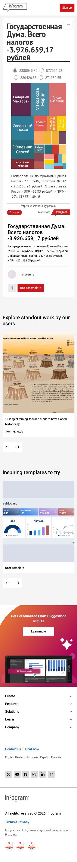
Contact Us (13, 749)
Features (11, 704)
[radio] (26, 70)
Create (10, 696)
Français (56, 757)
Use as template (30, 287)
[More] (68, 24)
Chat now (32, 749)
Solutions (12, 711)
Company (12, 727)
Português (32, 757)
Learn (9, 719)
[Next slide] (17, 447)
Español (44, 757)
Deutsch (20, 757)
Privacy (23, 822)
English (9, 757)
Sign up (67, 7)
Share (15, 212)
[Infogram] (15, 8)
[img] (21, 99)
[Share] (12, 288)
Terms (10, 822)
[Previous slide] (7, 447)
